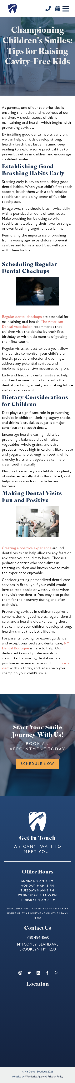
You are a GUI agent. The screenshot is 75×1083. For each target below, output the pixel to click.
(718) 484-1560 (37, 937)
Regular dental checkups (22, 316)
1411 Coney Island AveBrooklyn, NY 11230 (37, 947)
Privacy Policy (55, 1076)
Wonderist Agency (35, 1076)
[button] (66, 8)
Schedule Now (37, 764)
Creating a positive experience (26, 548)
